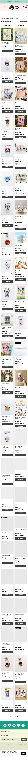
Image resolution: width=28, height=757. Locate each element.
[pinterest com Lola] (23, 725)
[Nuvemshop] (14, 748)
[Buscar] (26, 13)
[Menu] (2, 7)
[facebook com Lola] (9, 725)
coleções (7, 17)
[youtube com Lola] (14, 725)
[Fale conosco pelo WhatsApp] (4, 7)
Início (2, 17)
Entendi (23, 753)
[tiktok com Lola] (18, 725)
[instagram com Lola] (5, 725)
